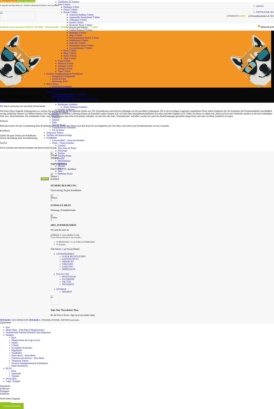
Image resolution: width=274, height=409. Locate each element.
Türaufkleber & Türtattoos (64, 127)
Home (3, 101)
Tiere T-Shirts (64, 4)
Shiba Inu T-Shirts (77, 43)
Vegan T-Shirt (64, 61)
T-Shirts (15, 345)
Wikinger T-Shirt (65, 66)
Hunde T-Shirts (70, 12)
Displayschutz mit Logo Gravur (25, 340)
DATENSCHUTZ (70, 259)
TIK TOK (66, 282)
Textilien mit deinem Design (59, 135)
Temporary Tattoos (54, 132)
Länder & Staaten (60, 112)
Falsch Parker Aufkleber (63, 97)
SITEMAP (61, 289)
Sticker (49, 91)
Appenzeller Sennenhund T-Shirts (84, 17)
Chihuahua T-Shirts (78, 20)
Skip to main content (26, 1)
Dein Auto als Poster (67, 148)
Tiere (60, 171)
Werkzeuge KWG (60, 81)
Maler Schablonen (19, 366)
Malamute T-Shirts (77, 32)
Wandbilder (51, 138)
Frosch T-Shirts (70, 9)
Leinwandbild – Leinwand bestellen (68, 140)
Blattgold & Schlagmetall (63, 76)
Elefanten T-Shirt (71, 7)
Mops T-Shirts (75, 35)
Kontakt (62, 245)
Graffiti (61, 158)
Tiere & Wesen (59, 125)
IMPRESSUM (68, 269)
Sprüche (56, 120)
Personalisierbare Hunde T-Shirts (84, 38)
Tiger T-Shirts (70, 58)
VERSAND (67, 264)
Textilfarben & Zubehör (68, 2)
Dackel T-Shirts (76, 22)
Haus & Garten (59, 102)
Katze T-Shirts (70, 50)
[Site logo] (17, 20)
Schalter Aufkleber (66, 109)
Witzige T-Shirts (65, 68)
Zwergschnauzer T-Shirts (80, 48)
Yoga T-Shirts (64, 71)
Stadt (54, 122)
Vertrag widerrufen (11, 406)
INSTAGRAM (69, 276)
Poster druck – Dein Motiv (23, 355)
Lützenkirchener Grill (61, 89)
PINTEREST (68, 284)
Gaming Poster (64, 156)
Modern (61, 163)
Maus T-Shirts (70, 53)
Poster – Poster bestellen (63, 143)
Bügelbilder (16, 350)
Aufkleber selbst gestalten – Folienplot (69, 94)
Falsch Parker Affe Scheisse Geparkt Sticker (78, 99)
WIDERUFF (68, 261)
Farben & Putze (59, 79)
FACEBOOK (68, 279)
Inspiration (16, 373)
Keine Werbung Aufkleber (75, 107)
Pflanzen (56, 117)
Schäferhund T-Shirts (78, 40)
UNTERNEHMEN (65, 254)
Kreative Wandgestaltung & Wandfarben (64, 73)
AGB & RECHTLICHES (74, 256)
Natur (60, 168)
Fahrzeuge (62, 150)
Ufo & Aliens (58, 130)
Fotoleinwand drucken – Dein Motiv (27, 358)
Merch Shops (52, 84)
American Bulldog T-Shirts (81, 15)
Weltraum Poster (65, 173)
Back (13, 337)
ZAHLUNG (67, 266)
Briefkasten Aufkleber (68, 104)
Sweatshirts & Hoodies (21, 348)
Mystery (56, 115)
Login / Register (13, 381)
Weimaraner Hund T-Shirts (81, 45)
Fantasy (61, 153)
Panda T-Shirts (70, 56)
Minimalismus (64, 161)
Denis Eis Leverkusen (62, 86)
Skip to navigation (8, 1)
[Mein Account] (252, 27)
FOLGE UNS (62, 274)
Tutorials (15, 376)
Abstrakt (62, 145)
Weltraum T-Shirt (65, 63)
